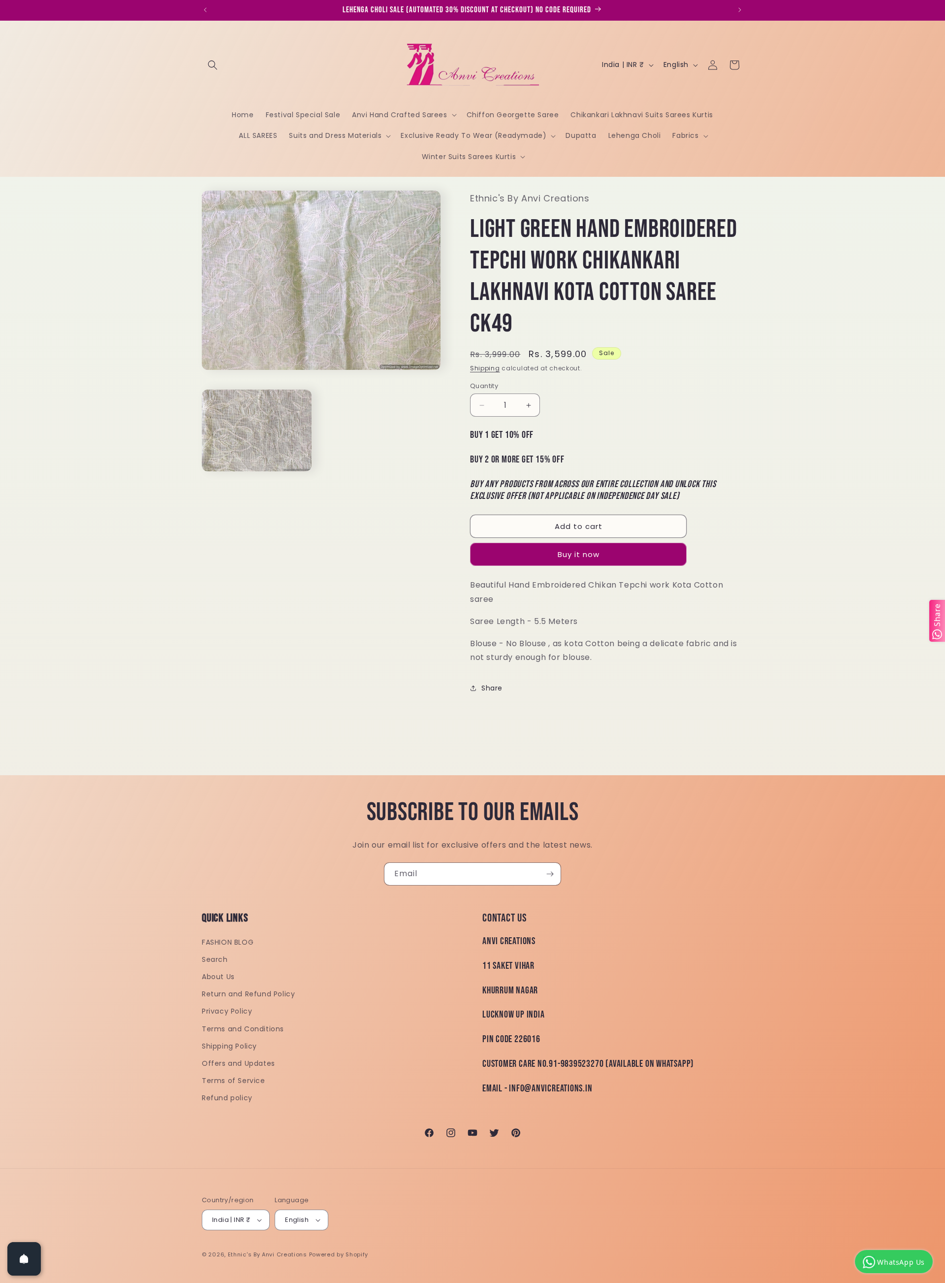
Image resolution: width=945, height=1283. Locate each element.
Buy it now (578, 554)
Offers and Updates (238, 1063)
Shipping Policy (229, 1046)
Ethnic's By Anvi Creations (267, 1254)
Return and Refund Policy (248, 994)
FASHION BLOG (227, 942)
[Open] (24, 1259)
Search (215, 959)
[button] (212, 65)
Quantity (484, 386)
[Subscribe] (550, 874)
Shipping (485, 368)
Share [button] (492, 688)
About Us (218, 977)
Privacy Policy (227, 1011)
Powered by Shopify (339, 1254)
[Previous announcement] (205, 9)
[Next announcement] (740, 9)
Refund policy (227, 1098)
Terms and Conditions (243, 1029)
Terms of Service (233, 1081)
